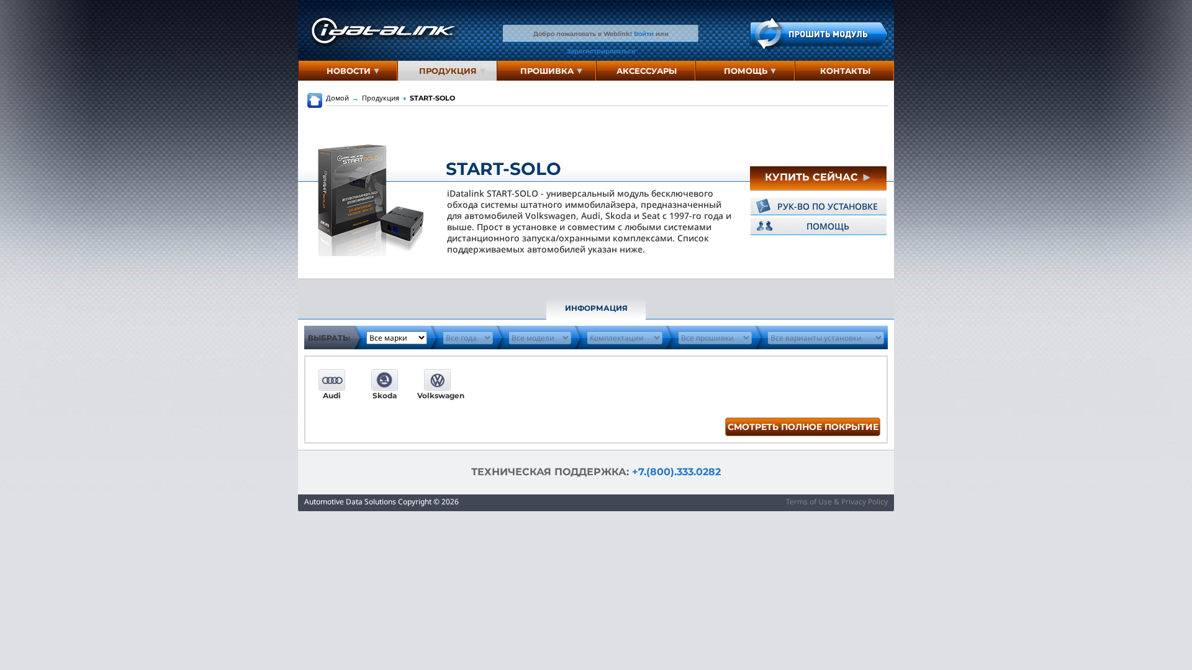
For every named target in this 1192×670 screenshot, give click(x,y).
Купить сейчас (813, 177)
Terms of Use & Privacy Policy (837, 501)
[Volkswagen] (437, 380)
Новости (349, 71)
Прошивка (547, 71)
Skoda (384, 395)
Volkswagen (437, 395)
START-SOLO (428, 98)
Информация (596, 308)
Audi (332, 395)
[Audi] (331, 380)
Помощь (745, 71)
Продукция (448, 71)
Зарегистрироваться (601, 51)
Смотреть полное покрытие (803, 426)
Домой (337, 97)
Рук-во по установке (827, 206)
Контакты (845, 71)
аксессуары (646, 71)
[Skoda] (384, 380)
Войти (644, 33)
